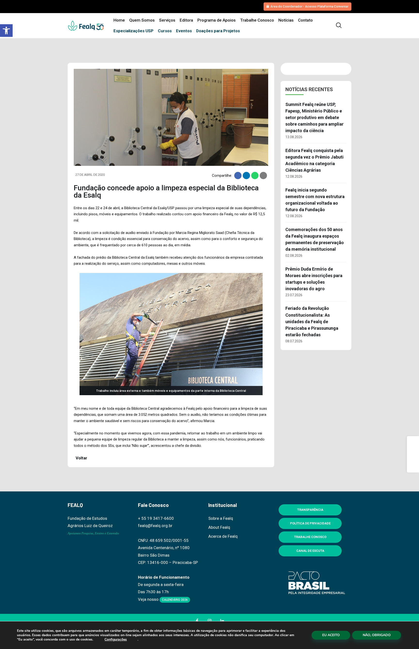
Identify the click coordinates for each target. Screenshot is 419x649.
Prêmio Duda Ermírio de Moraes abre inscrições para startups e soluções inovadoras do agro (313, 278)
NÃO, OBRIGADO (377, 635)
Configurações (116, 639)
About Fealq (219, 527)
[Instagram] (413, 454)
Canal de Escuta (310, 551)
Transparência (310, 510)
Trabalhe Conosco (310, 537)
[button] (6, 30)
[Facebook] (413, 442)
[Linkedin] (413, 466)
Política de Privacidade (310, 523)
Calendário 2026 (175, 599)
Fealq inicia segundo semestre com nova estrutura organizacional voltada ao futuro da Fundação (315, 199)
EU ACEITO (331, 635)
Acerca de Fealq (223, 536)
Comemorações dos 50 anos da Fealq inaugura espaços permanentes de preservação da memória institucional (314, 239)
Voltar (81, 458)
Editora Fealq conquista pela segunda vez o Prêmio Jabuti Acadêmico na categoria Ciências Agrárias (314, 160)
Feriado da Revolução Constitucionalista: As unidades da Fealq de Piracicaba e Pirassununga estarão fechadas (311, 321)
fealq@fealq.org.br (155, 525)
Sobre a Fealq (220, 518)
